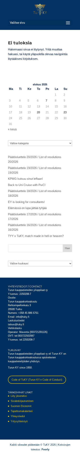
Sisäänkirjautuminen (22, 401)
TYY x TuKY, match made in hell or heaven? (36, 236)
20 (38, 112)
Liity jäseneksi (19, 395)
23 (65, 112)
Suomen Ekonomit (21, 406)
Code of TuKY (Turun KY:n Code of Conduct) (37, 379)
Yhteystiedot (18, 416)
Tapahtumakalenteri (22, 411)
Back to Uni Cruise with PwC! (26, 185)
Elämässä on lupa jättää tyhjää (27, 208)
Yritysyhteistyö (19, 421)
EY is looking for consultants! (26, 202)
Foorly (45, 449)
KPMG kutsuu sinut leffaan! (25, 178)
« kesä (12, 129)
